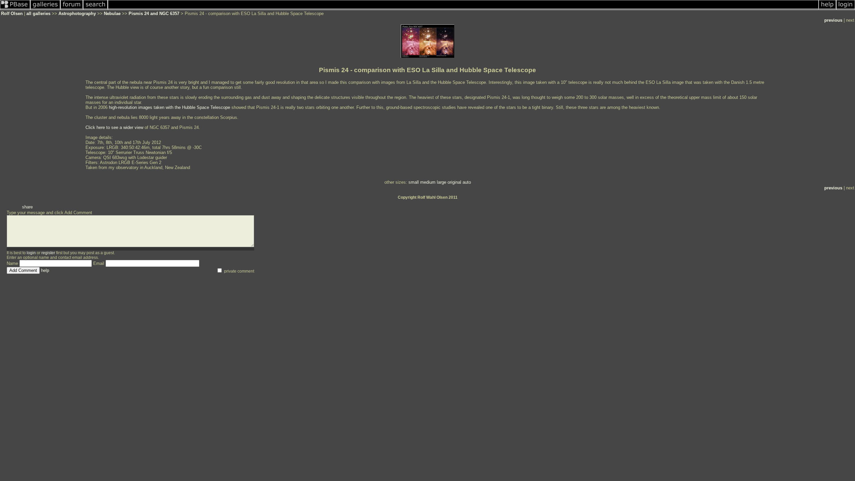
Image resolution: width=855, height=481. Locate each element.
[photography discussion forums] (71, 8)
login (31, 253)
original (454, 182)
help (45, 270)
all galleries (38, 13)
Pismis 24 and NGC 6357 (154, 13)
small (413, 182)
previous (833, 20)
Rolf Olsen (12, 13)
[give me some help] (827, 8)
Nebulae (112, 13)
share (27, 206)
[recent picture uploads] (45, 8)
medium (428, 182)
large (441, 182)
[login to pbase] (845, 8)
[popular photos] (463, 8)
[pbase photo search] (95, 8)
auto (467, 182)
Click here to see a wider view (114, 127)
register (48, 253)
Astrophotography (77, 13)
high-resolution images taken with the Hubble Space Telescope (169, 107)
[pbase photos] (15, 8)
